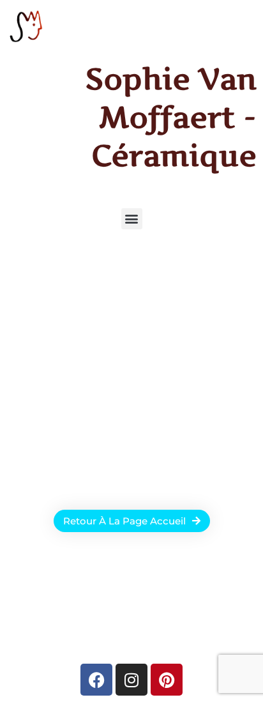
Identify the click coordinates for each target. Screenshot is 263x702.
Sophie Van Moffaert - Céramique (171, 117)
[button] (131, 218)
